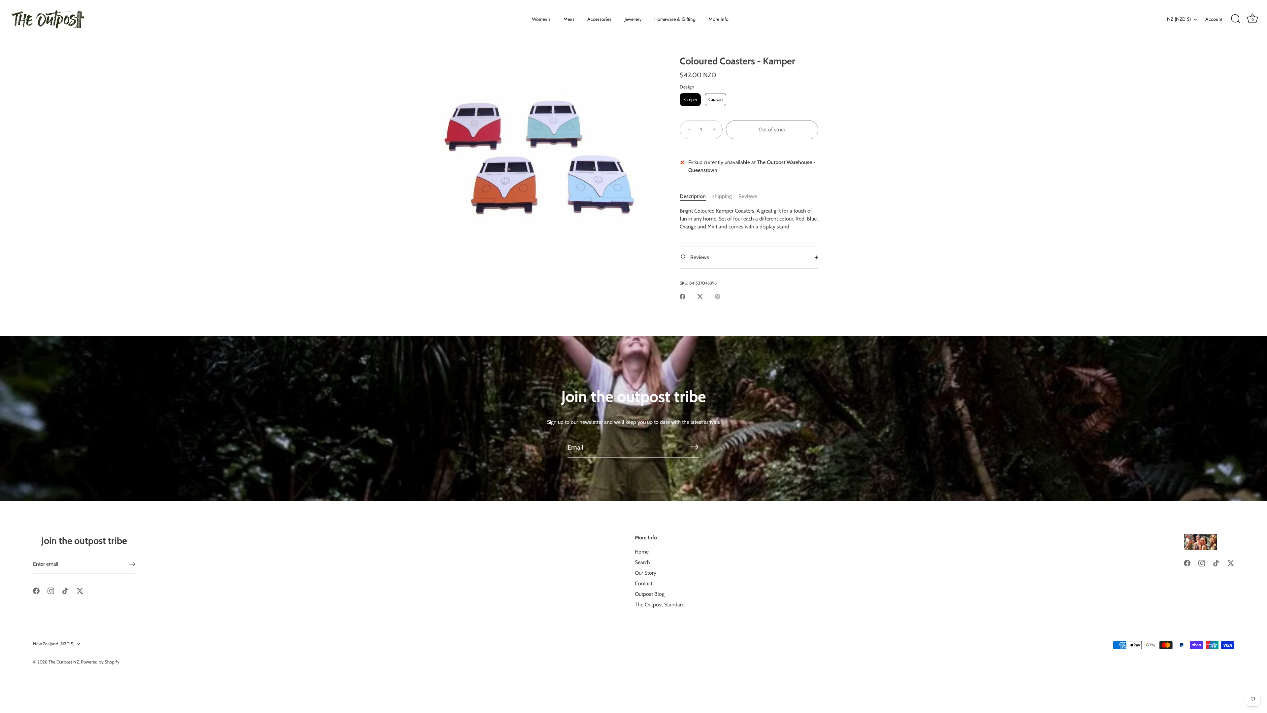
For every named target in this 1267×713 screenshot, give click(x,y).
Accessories (599, 19)
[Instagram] (51, 590)
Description (693, 196)
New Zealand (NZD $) (54, 643)
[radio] (690, 99)
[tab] (696, 196)
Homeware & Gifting (675, 19)
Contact (643, 583)
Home (642, 552)
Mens (569, 19)
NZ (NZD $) (1179, 19)
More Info (719, 19)
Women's (541, 19)
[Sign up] (132, 564)
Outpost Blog (650, 594)
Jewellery (633, 19)
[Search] (1235, 19)
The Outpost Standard (660, 604)
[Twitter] (80, 590)
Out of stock (772, 129)
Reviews (747, 196)
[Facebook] (36, 590)
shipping (722, 196)
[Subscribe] (694, 446)
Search (642, 562)
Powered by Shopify (100, 661)
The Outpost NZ (64, 661)
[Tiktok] (65, 590)
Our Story (645, 573)
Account (1213, 19)
